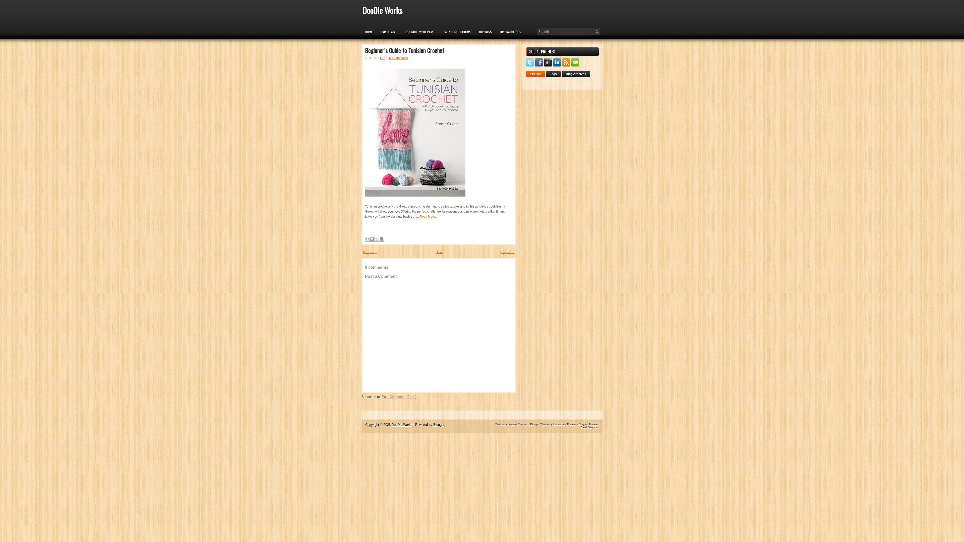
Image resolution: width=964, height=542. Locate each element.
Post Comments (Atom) (399, 397)
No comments (398, 58)
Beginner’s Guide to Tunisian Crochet (404, 50)
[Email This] (367, 239)
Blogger (438, 425)
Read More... (428, 216)
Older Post (507, 252)
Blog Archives (576, 74)
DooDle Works (383, 10)
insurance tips (510, 31)
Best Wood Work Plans (419, 31)
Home (368, 31)
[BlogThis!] (372, 239)
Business (485, 31)
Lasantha (559, 424)
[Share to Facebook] (381, 239)
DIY (382, 58)
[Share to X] (376, 239)
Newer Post (370, 252)
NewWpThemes (518, 424)
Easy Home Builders (457, 31)
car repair (388, 31)
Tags (553, 74)
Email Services (590, 427)
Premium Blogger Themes (583, 424)
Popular (535, 74)
